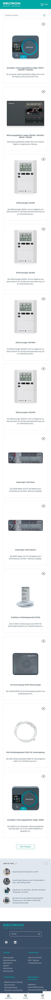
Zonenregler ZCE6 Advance (25, 550)
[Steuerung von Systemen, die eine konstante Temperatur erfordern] (6, 891)
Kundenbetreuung (34, 963)
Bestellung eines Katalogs (13, 982)
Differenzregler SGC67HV (25, 412)
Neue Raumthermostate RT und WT (25, 872)
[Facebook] (6, 942)
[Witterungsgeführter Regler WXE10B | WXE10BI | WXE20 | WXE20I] (25, 109)
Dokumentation (9, 985)
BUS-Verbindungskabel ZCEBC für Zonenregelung (25, 752)
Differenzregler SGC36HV (25, 342)
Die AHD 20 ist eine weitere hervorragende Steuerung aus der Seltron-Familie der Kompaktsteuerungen (28, 900)
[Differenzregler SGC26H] (25, 246)
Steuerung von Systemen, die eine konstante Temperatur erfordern (29, 891)
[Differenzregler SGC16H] (25, 176)
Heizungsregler (8, 958)
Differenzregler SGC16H (25, 203)
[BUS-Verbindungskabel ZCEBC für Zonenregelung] (25, 726)
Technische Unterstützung (13, 990)
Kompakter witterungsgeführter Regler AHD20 (25, 820)
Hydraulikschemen (10, 987)
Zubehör (6, 966)
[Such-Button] (39, 934)
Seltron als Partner (35, 958)
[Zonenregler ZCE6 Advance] (25, 523)
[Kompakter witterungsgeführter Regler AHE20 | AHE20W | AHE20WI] (25, 41)
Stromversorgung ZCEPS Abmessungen (25, 685)
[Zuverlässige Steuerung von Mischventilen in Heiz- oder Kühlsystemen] (6, 881)
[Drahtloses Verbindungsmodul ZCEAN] (25, 591)
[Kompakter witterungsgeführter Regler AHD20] (25, 793)
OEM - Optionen (33, 960)
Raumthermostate (9, 960)
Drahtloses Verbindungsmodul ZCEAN (25, 617)
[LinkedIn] (15, 942)
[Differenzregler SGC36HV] (25, 316)
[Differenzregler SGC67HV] (25, 386)
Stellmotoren (7, 963)
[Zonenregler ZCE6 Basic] (25, 456)
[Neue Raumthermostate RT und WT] (6, 871)
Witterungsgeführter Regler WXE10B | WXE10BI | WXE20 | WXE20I (25, 136)
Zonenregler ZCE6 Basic (25, 482)
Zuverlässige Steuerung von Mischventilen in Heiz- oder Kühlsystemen (29, 881)
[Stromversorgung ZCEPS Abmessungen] (25, 658)
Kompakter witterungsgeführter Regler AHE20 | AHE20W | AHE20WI (25, 69)
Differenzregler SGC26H (25, 273)
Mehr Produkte (25, 847)
